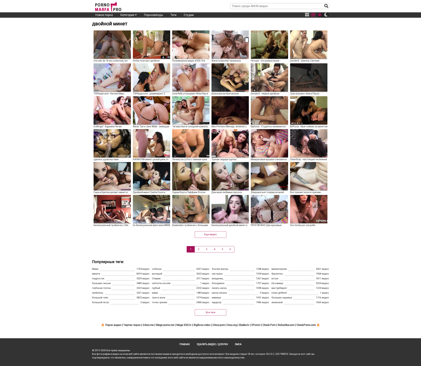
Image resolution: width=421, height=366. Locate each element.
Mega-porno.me (165, 325)
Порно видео (113, 325)
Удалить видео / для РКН (212, 344)
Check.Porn (269, 325)
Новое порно (104, 15)
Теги (173, 15)
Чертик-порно (132, 325)
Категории (127, 15)
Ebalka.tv (244, 325)
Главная (184, 344)
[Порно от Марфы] (112, 6)
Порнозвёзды (153, 15)
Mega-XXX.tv (183, 325)
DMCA (238, 344)
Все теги (210, 312)
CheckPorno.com (306, 325)
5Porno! (255, 325)
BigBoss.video (202, 325)
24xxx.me (148, 325)
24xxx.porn (218, 325)
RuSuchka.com (286, 325)
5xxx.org (232, 325)
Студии (189, 15)
